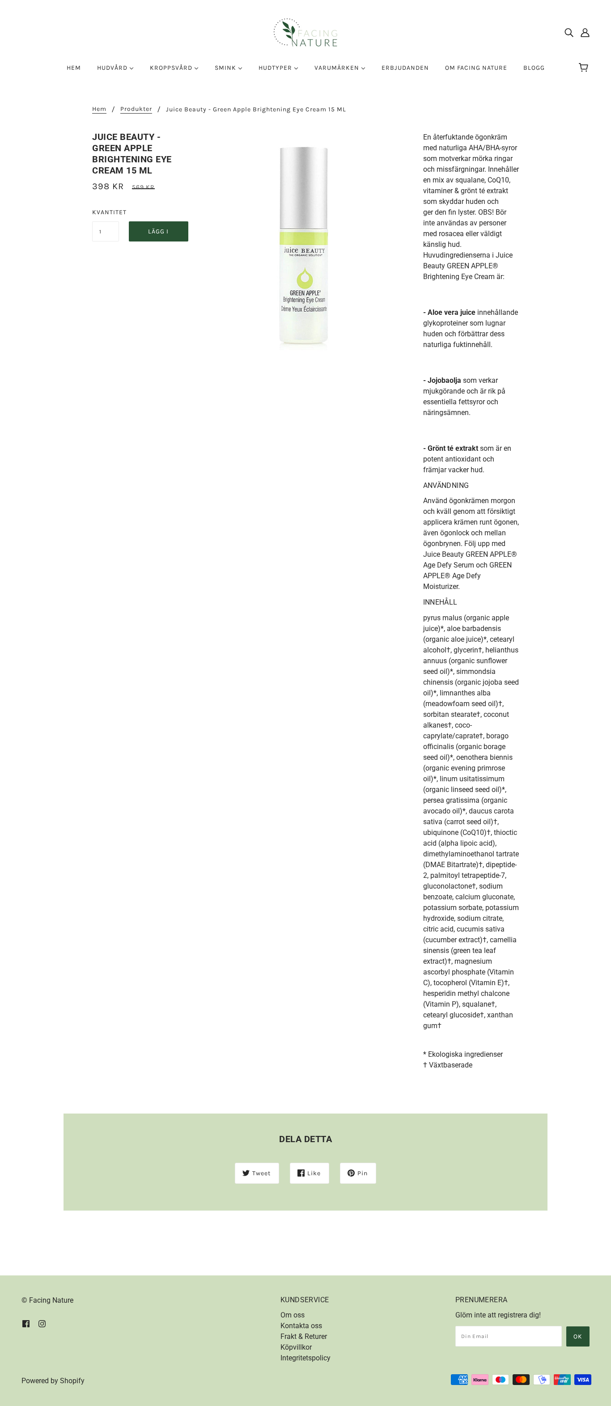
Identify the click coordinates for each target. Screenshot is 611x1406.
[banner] (305, 32)
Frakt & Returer (303, 1336)
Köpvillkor (296, 1347)
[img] (569, 33)
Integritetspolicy (305, 1358)
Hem (99, 109)
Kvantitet (105, 212)
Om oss (292, 1315)
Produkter (136, 109)
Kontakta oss (301, 1325)
